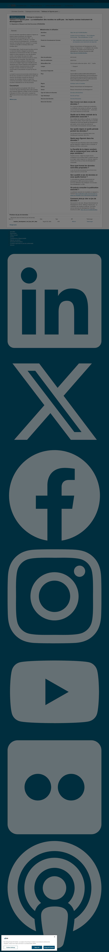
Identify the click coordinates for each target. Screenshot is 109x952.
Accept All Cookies (49, 947)
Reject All (37, 947)
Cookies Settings (10, 947)
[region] (29, 943)
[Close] (54, 937)
